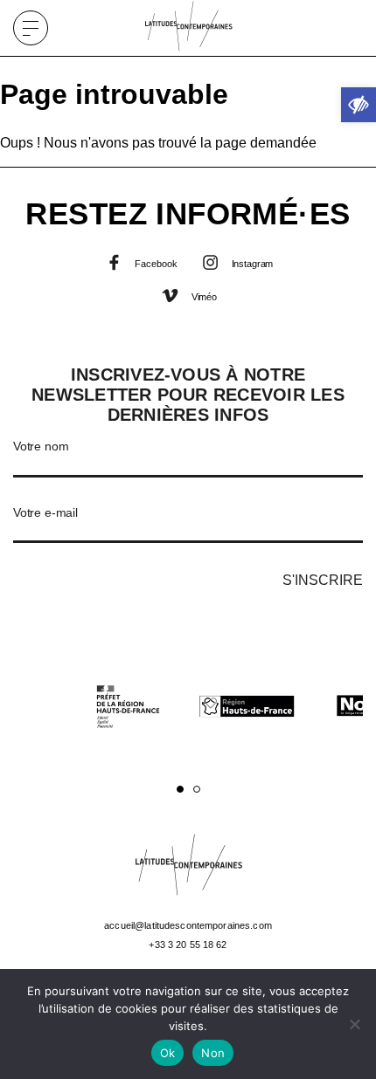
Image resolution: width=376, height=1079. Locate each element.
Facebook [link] (155, 263)
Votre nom (40, 446)
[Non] (354, 1024)
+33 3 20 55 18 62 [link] (187, 944)
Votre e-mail (45, 512)
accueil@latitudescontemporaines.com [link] (188, 925)
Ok (168, 1053)
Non (213, 1053)
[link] (358, 104)
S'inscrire (322, 580)
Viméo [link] (203, 297)
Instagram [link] (251, 263)
